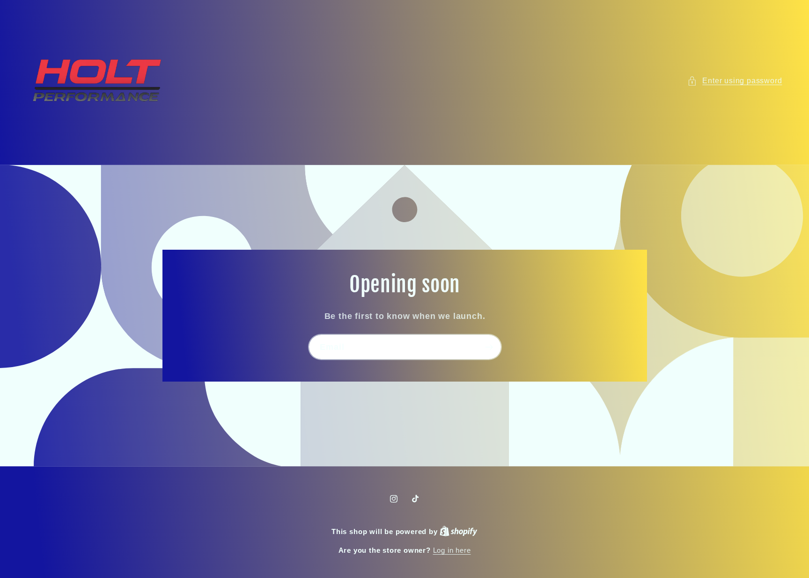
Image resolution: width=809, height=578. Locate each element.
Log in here (452, 550)
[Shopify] (459, 531)
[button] (734, 80)
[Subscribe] (488, 347)
